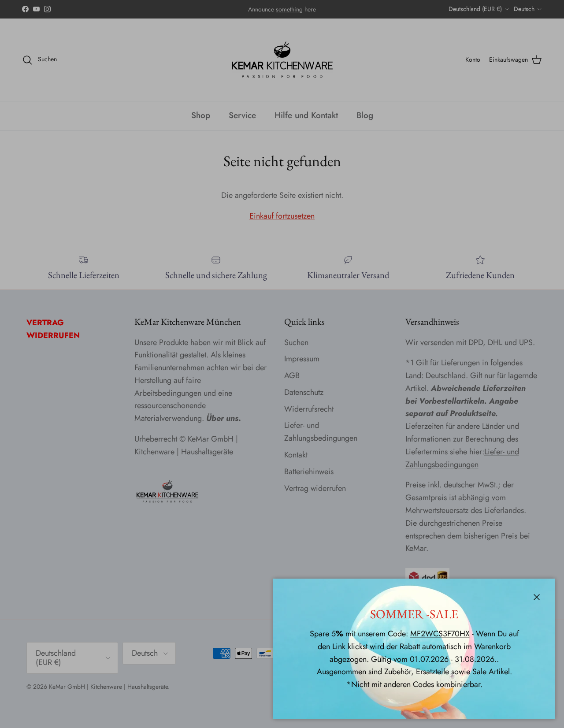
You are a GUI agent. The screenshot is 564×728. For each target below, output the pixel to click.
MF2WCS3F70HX (440, 633)
